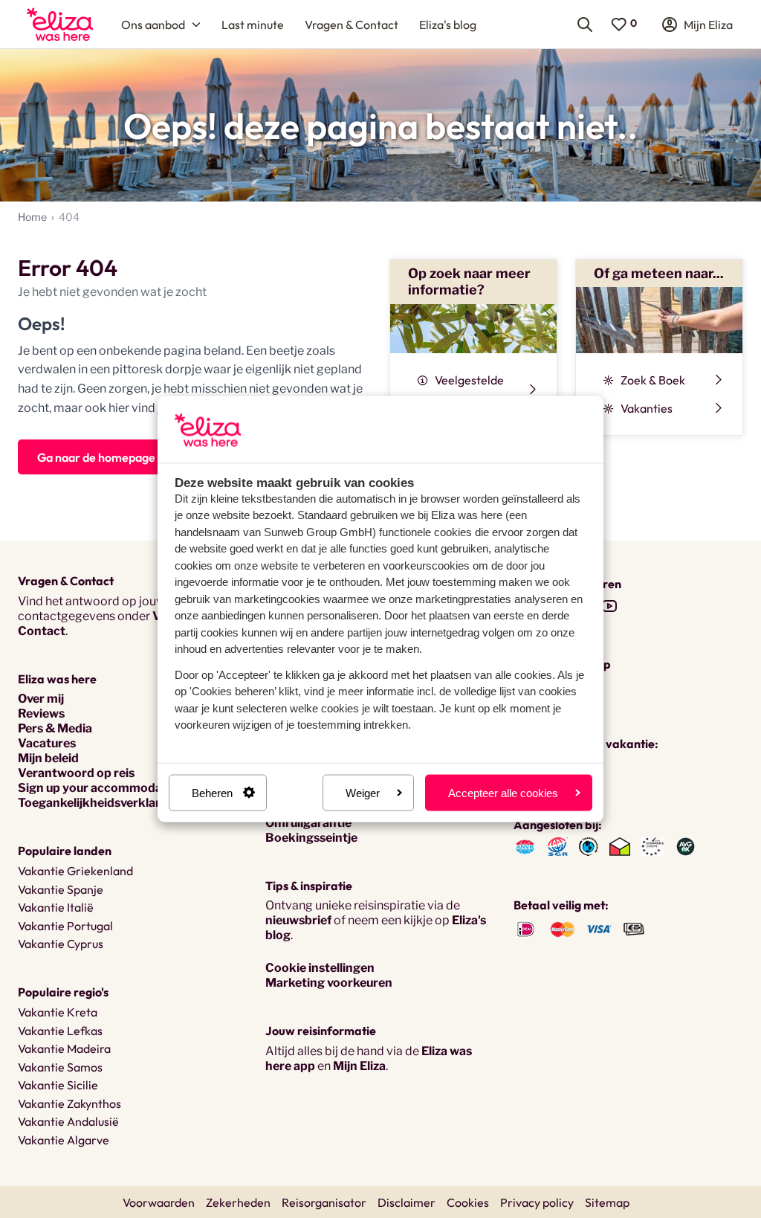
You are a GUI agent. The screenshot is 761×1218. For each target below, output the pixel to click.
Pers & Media (55, 728)
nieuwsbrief (298, 920)
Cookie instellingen (320, 968)
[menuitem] (60, 24)
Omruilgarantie (308, 823)
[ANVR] (525, 846)
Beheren (212, 792)
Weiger (363, 792)
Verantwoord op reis (76, 773)
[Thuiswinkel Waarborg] (619, 846)
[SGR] (558, 846)
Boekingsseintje (311, 838)
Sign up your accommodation (101, 788)
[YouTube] (609, 605)
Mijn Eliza (359, 1066)
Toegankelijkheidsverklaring (98, 803)
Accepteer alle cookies (503, 792)
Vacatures (47, 743)
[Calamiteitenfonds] (588, 846)
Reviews (41, 713)
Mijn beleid (48, 758)
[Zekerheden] (652, 846)
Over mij (41, 699)
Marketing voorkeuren (328, 983)
